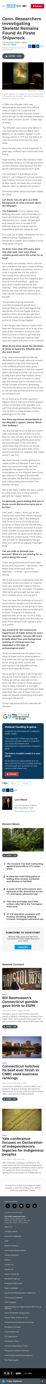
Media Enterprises (11, 1255)
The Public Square (11, 1360)
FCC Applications (11, 1336)
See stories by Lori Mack (25, 811)
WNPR (15, 1220)
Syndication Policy (11, 1341)
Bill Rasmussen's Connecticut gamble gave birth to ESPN (20, 1002)
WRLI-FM (27, 1220)
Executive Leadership (12, 1236)
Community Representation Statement (20, 1293)
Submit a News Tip (11, 1274)
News (13, 783)
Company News (10, 1232)
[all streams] (43, 1381)
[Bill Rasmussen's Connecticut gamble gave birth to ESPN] (22, 979)
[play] (3, 1381)
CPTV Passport (10, 1302)
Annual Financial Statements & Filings (19, 1322)
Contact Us (8, 1265)
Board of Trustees (11, 1246)
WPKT (20, 1220)
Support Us (8, 1269)
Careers (7, 1260)
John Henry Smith (9, 1011)
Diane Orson (7, 1159)
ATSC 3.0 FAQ (23, 1222)
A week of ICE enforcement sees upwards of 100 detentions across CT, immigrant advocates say (25, 891)
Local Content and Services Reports (18, 1355)
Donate (38, 6)
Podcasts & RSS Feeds (13, 1283)
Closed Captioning (11, 1332)
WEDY (23, 1218)
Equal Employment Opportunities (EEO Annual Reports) (22, 1308)
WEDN (12, 1218)
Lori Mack (11, 44)
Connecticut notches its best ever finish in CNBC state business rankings (20, 1072)
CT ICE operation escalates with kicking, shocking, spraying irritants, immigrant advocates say (25, 916)
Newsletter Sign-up (12, 1279)
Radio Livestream (11, 1288)
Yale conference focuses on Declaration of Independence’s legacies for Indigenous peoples (23, 1146)
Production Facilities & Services (16, 1351)
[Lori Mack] (7, 803)
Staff (6, 1241)
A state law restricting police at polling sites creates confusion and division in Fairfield (23, 879)
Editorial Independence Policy (16, 1346)
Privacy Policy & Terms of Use (16, 1318)
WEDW (17, 1218)
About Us (8, 1227)
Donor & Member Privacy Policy (16, 1313)
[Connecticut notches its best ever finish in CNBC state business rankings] (22, 1047)
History (25, 783)
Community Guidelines (13, 1298)
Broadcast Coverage (12, 1327)
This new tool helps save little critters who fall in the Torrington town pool (24, 904)
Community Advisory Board (15, 1250)
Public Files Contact (10, 1222)
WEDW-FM (8, 1220)
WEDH (6, 1218)
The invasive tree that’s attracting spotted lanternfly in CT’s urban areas (25, 866)
